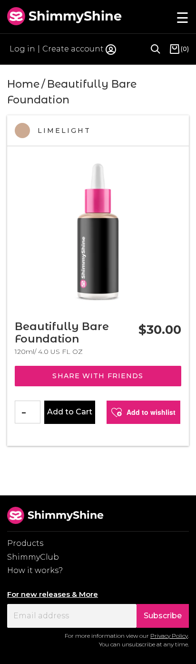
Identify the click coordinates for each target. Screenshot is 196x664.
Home (23, 84)
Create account (73, 48)
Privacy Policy (169, 635)
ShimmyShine (75, 16)
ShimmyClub (33, 557)
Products (25, 543)
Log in (22, 48)
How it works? (35, 570)
